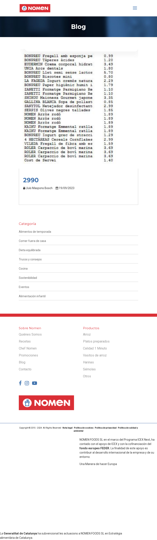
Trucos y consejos (30, 259)
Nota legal (68, 428)
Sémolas (89, 369)
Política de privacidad (106, 428)
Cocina (23, 268)
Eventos (24, 287)
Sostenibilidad (28, 277)
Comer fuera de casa (32, 241)
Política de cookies (83, 428)
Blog (22, 362)
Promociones (28, 355)
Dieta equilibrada (29, 250)
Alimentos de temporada (35, 231)
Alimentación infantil (32, 296)
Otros (87, 376)
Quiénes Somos (30, 334)
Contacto (25, 369)
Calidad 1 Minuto (95, 348)
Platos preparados (96, 341)
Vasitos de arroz (95, 355)
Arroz (87, 334)
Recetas (25, 341)
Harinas (88, 362)
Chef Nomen (28, 348)
